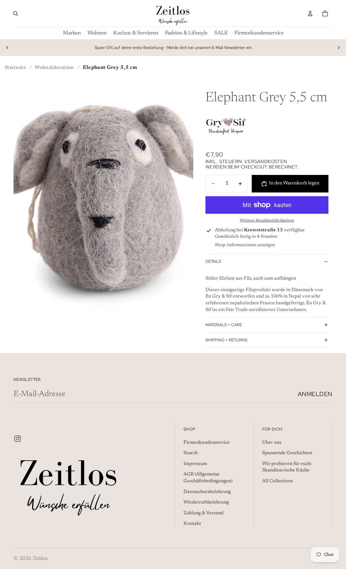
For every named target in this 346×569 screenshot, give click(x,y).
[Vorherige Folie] (7, 47)
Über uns (271, 442)
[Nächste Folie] (338, 47)
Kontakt (192, 523)
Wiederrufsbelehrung (206, 502)
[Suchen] (15, 13)
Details (213, 261)
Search (190, 453)
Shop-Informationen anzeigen (245, 245)
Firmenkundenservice (206, 442)
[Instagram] (18, 439)
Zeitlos (40, 558)
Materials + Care (223, 325)
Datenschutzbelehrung (207, 492)
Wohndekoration (54, 67)
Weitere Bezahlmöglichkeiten (267, 220)
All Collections (277, 481)
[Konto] (310, 13)
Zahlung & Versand (203, 513)
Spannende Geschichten (287, 453)
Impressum (195, 464)
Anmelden (315, 394)
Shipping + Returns (226, 340)
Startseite (15, 67)
